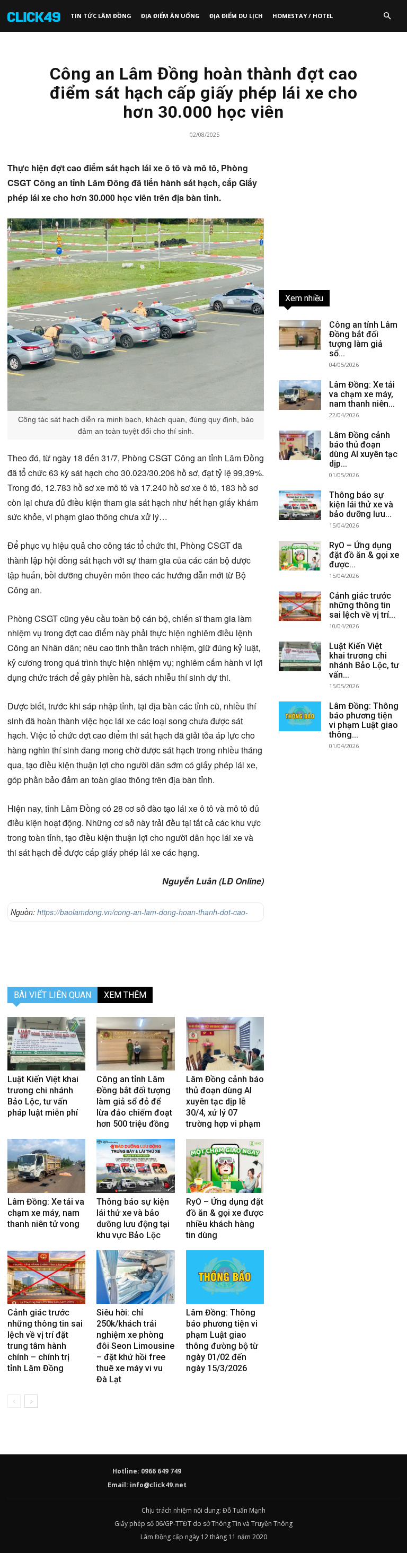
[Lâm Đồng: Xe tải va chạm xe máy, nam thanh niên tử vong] (46, 1165)
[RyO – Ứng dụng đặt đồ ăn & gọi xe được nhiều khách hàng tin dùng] (225, 1165)
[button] (387, 16)
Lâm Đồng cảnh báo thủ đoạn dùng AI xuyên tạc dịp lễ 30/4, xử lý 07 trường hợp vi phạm (225, 1101)
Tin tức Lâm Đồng (100, 16)
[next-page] (31, 1401)
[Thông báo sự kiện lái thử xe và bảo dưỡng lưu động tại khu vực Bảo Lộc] (135, 1165)
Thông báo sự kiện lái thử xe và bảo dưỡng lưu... (361, 504)
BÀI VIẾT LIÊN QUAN (52, 995)
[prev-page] (14, 1401)
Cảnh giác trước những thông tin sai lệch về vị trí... (362, 605)
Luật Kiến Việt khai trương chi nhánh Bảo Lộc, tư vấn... (364, 660)
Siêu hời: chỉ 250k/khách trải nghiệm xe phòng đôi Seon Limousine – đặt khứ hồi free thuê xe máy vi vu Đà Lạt (135, 1346)
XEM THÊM (125, 995)
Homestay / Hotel (302, 16)
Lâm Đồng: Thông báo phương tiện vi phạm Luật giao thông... (364, 720)
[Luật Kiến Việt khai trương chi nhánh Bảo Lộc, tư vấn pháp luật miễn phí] (46, 1044)
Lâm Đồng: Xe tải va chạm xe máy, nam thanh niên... (362, 394)
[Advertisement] (136, 951)
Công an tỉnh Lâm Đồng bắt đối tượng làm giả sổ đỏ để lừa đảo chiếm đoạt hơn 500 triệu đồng (134, 1101)
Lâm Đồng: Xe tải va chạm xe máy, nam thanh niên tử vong (45, 1213)
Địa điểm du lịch (236, 16)
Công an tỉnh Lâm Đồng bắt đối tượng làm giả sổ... (363, 339)
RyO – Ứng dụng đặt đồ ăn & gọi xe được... (364, 554)
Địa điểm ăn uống (170, 16)
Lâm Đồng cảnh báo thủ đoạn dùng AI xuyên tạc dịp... (363, 449)
